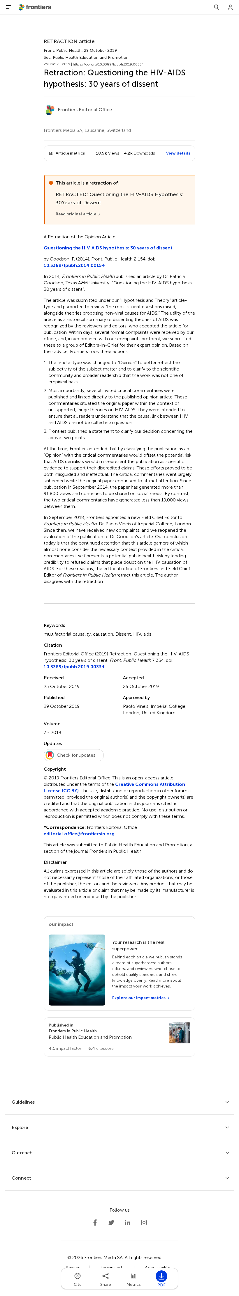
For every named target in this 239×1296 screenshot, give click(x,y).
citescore (101, 1048)
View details (178, 153)
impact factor (65, 1048)
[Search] (216, 7)
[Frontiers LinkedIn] (127, 1222)
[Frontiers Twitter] (111, 1222)
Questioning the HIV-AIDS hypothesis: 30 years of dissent (108, 248)
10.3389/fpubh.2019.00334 (74, 666)
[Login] (230, 7)
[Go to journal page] (179, 1032)
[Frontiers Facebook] (95, 1222)
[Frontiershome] (35, 7)
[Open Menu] (8, 7)
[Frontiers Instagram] (143, 1222)
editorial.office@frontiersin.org (79, 833)
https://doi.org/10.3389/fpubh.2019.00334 (108, 64)
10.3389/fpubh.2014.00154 (74, 265)
